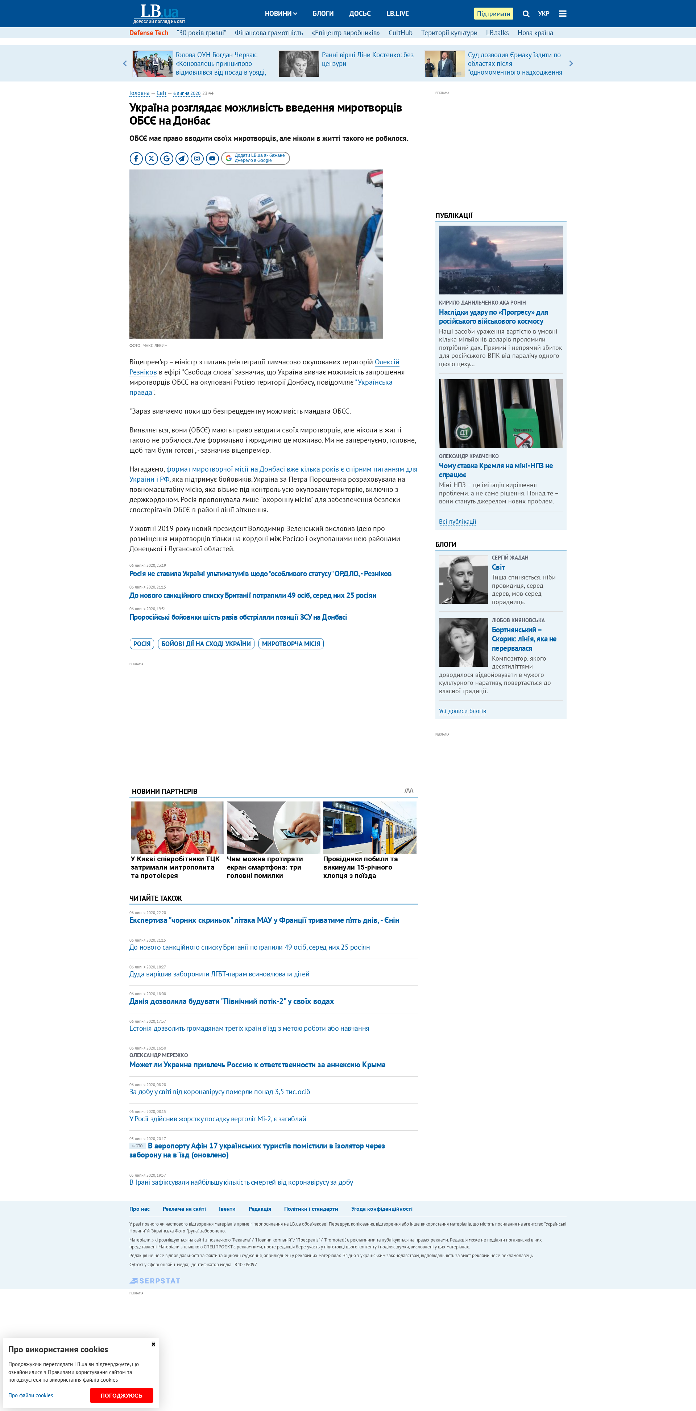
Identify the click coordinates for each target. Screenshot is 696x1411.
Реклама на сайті (184, 1208)
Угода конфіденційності (382, 1208)
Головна (139, 92)
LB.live (397, 13)
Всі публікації (457, 522)
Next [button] (571, 63)
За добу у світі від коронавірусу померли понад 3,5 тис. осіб (219, 1091)
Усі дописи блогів (462, 711)
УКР (544, 13)
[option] (202, 63)
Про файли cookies (30, 1395)
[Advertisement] (273, 719)
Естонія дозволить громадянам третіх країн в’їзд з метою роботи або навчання (249, 1028)
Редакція (260, 1208)
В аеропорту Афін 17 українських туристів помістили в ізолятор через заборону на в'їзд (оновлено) (257, 1150)
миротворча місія (291, 644)
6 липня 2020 (186, 93)
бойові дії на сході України (206, 644)
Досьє (360, 13)
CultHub (401, 32)
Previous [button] (124, 63)
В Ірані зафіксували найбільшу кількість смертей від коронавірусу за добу (241, 1182)
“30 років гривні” (201, 32)
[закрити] (153, 1344)
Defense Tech (148, 32)
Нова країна (535, 32)
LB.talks (497, 32)
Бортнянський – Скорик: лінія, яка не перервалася (524, 639)
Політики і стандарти (311, 1208)
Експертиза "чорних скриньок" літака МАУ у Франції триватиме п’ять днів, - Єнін (264, 920)
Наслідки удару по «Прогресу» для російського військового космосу (493, 316)
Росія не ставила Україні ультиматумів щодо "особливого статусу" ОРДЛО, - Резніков (260, 573)
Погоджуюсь (121, 1396)
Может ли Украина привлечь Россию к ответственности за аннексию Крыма (257, 1064)
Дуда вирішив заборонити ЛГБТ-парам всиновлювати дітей (219, 974)
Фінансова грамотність (269, 32)
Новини (278, 13)
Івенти (227, 1208)
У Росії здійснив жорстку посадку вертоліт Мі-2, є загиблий (217, 1118)
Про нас (139, 1208)
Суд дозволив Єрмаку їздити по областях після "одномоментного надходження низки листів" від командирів (515, 67)
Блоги (323, 13)
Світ (161, 92)
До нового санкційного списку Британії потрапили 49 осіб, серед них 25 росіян (252, 595)
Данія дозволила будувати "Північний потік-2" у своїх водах (231, 1001)
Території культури (449, 32)
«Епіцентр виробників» (346, 32)
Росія (141, 644)
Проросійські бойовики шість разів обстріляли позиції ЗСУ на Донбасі (238, 617)
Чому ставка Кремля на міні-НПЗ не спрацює (496, 470)
